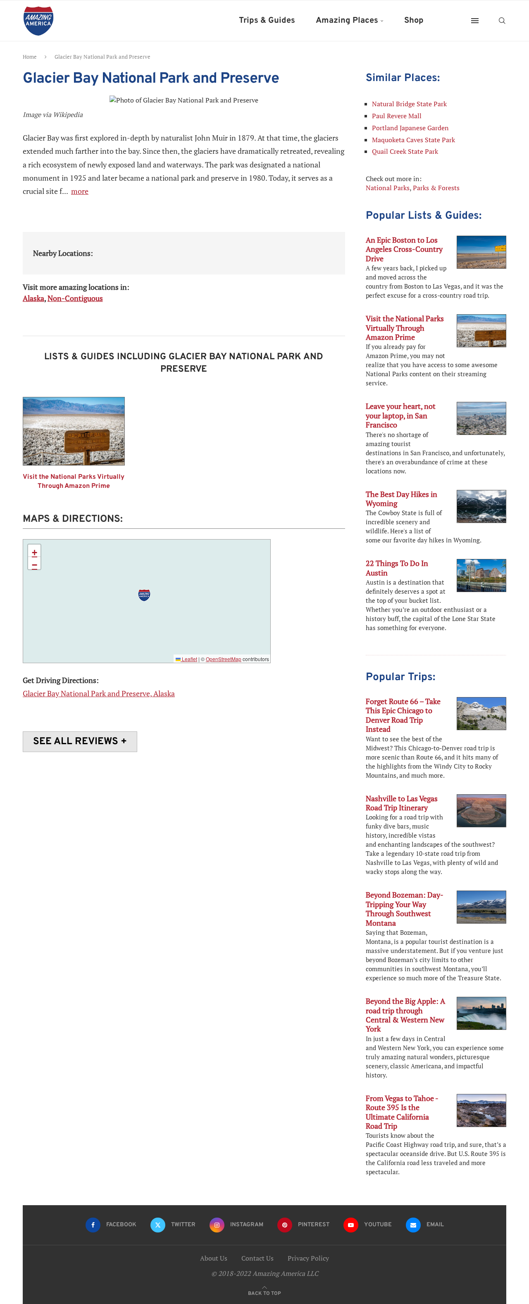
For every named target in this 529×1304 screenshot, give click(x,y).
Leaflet (189, 658)
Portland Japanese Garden (410, 127)
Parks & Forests (436, 187)
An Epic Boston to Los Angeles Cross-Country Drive (404, 249)
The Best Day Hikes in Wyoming (401, 498)
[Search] (502, 20)
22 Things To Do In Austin (397, 567)
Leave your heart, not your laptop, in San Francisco (401, 415)
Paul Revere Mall (397, 115)
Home (30, 56)
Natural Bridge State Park (409, 103)
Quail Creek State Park (405, 151)
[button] (144, 595)
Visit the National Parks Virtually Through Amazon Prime (73, 481)
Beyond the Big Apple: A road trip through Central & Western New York (405, 1015)
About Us (213, 1258)
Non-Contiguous (75, 298)
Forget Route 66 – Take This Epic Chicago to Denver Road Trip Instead (403, 715)
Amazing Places (347, 20)
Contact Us (257, 1258)
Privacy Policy (308, 1258)
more (79, 191)
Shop (414, 20)
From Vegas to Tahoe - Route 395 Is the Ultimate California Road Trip (402, 1112)
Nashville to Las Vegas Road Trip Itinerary (402, 802)
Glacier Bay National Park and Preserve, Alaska (99, 693)
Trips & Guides (267, 20)
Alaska (33, 298)
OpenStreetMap (223, 658)
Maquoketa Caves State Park (413, 139)
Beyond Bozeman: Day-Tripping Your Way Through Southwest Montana (404, 908)
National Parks (388, 187)
